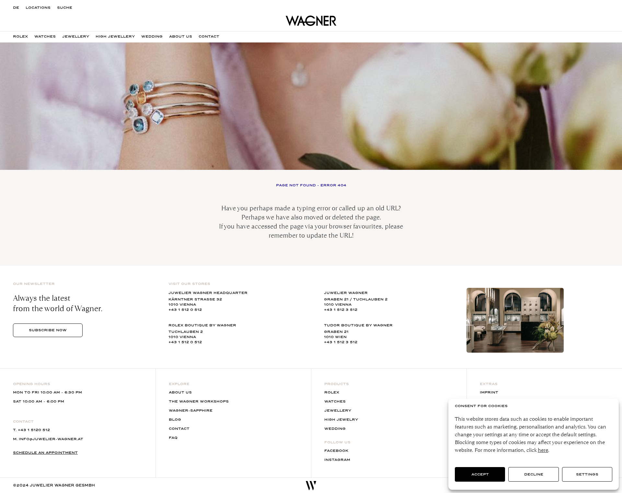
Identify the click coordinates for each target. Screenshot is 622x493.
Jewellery (75, 36)
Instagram (337, 460)
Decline (533, 474)
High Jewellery (115, 36)
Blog (175, 419)
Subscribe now (48, 330)
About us (180, 36)
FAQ (173, 438)
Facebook (336, 451)
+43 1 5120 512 (34, 430)
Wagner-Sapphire (191, 410)
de (16, 8)
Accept (480, 474)
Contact (209, 36)
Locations (38, 8)
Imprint (489, 392)
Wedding (152, 36)
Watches (45, 36)
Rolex (20, 36)
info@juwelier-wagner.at (51, 439)
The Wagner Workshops (199, 401)
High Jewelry (341, 419)
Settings (587, 474)
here (543, 450)
